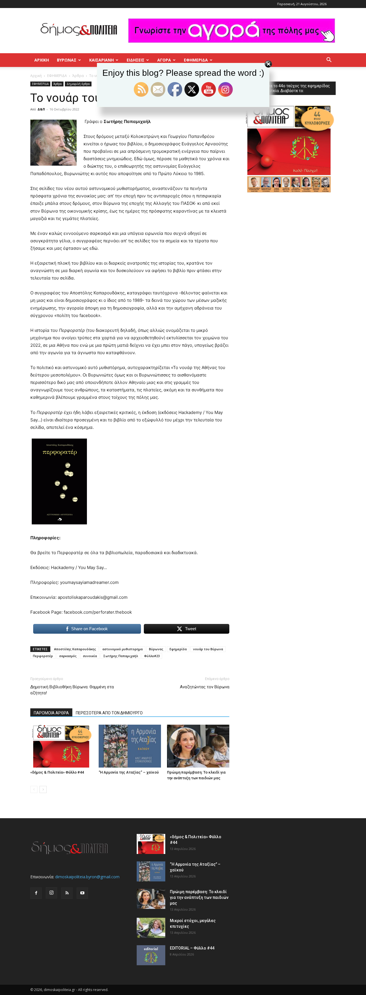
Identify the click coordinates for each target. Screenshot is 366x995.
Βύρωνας (156, 649)
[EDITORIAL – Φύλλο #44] (151, 955)
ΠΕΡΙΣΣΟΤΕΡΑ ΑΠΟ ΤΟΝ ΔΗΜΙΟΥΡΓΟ (109, 713)
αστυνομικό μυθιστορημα (122, 649)
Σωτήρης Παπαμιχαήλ (120, 656)
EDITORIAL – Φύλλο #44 (192, 948)
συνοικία (90, 656)
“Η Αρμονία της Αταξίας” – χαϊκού (129, 772)
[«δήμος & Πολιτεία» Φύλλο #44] (61, 746)
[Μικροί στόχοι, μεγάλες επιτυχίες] (151, 928)
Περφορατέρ (43, 656)
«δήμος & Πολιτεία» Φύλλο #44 (57, 772)
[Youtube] (82, 893)
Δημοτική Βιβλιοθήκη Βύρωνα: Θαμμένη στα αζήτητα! (72, 689)
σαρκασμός (68, 656)
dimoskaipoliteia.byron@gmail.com (87, 876)
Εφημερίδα (178, 649)
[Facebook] (36, 893)
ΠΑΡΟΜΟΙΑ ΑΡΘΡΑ (51, 713)
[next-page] (43, 789)
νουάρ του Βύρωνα (208, 649)
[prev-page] (33, 789)
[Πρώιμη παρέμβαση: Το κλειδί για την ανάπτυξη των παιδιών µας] (198, 746)
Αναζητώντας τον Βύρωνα (204, 686)
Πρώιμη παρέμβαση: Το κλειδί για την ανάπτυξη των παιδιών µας (199, 897)
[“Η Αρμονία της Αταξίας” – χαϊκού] (130, 746)
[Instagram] (51, 893)
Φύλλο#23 (152, 656)
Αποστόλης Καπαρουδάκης (75, 649)
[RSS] (67, 893)
